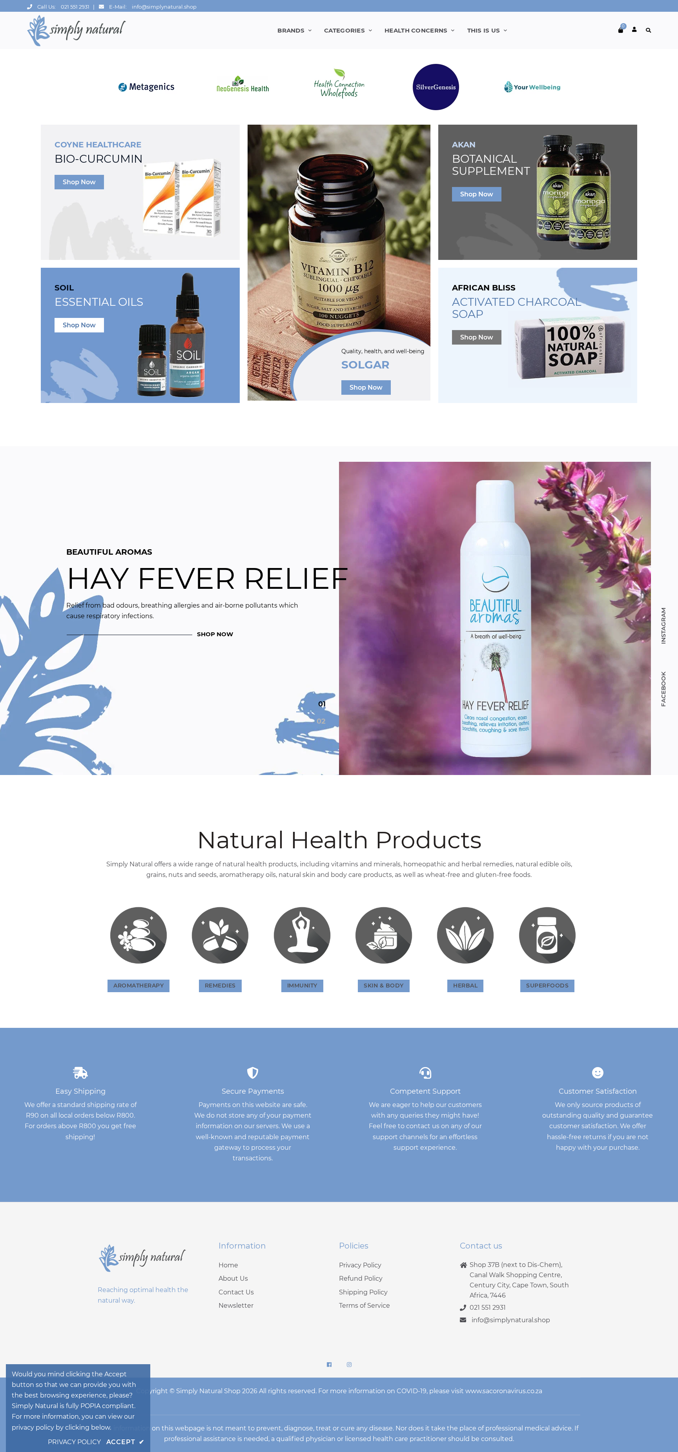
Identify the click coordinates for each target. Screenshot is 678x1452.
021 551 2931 (75, 7)
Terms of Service (364, 1305)
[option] (339, 618)
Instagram (663, 626)
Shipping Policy (363, 1292)
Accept (125, 1442)
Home (228, 1265)
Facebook (663, 688)
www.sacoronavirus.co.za (503, 1391)
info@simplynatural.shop (164, 7)
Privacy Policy (360, 1265)
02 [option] (321, 721)
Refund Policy (361, 1278)
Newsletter (236, 1305)
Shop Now (79, 182)
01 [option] (322, 704)
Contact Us (236, 1292)
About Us (233, 1278)
